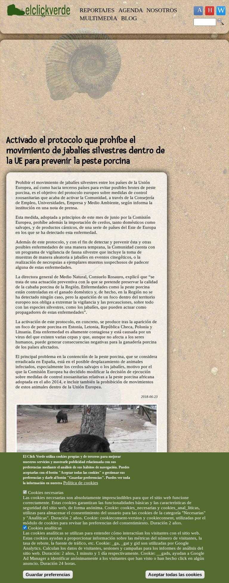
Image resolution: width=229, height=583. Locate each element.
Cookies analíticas (45, 528)
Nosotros (161, 10)
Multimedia (98, 18)
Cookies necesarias (46, 492)
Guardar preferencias (48, 574)
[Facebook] (198, 10)
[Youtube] (209, 10)
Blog (129, 18)
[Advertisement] (86, 87)
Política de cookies (80, 482)
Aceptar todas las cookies (175, 574)
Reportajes (97, 10)
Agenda (130, 10)
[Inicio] (39, 20)
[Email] (220, 10)
